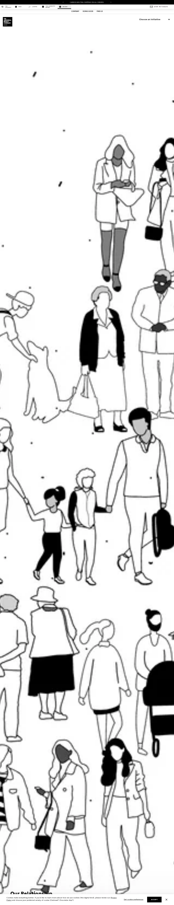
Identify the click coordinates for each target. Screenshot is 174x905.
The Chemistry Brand (50, 6)
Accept (154, 899)
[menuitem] (6, 6)
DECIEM (65, 6)
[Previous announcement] (63, 2)
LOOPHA (34, 6)
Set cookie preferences (133, 899)
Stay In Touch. (161, 7)
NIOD (19, 6)
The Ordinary (8, 6)
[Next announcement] (111, 2)
